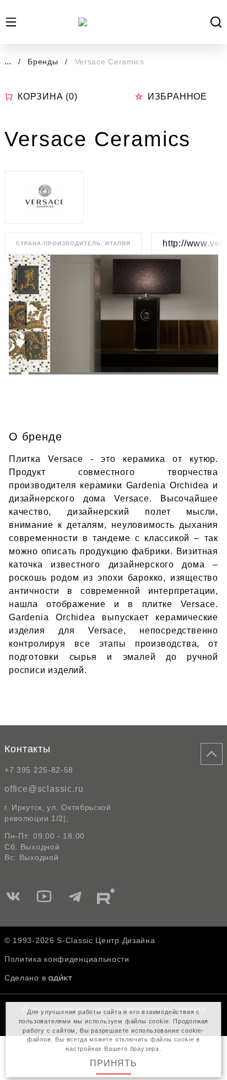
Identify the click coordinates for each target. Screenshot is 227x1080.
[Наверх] (212, 754)
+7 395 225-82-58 (38, 769)
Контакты (27, 748)
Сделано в (25, 977)
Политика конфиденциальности (66, 959)
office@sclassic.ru (43, 789)
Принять (113, 1063)
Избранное (177, 96)
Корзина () (48, 96)
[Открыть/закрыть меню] (11, 22)
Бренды (44, 61)
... (7, 61)
